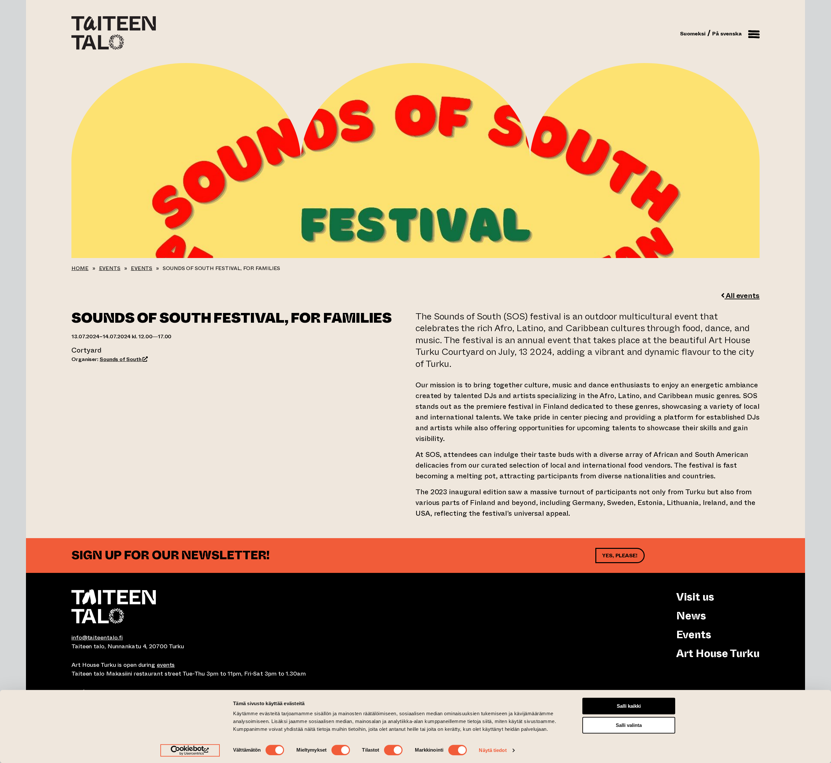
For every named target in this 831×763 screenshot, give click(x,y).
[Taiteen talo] (243, 606)
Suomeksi (693, 33)
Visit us (695, 596)
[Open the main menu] (754, 33)
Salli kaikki (629, 706)
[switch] (340, 750)
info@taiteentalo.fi (97, 637)
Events (109, 268)
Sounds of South (124, 359)
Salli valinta (629, 725)
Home (80, 268)
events (166, 665)
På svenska (727, 33)
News (691, 615)
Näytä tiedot (492, 750)
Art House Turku (718, 653)
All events (742, 296)
